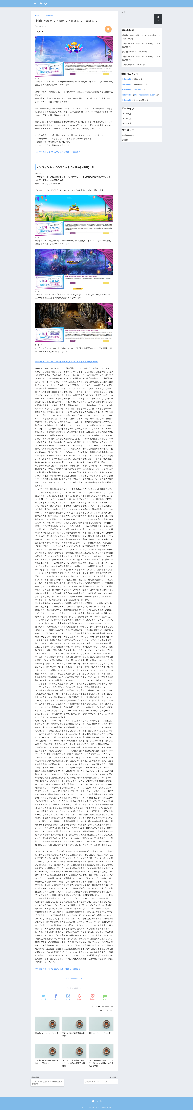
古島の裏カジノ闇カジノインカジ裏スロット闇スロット (141, 45)
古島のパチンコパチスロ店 (133, 65)
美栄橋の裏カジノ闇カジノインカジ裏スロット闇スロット (141, 37)
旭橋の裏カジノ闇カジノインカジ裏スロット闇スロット (141, 58)
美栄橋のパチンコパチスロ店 (134, 52)
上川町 (110, 1010)
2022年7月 (126, 119)
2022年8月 (126, 114)
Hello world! (126, 79)
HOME (98, 1100)
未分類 (125, 140)
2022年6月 (126, 123)
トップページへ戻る (74, 978)
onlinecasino (107, 1007)
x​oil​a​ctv (137, 90)
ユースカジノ (39, 3)
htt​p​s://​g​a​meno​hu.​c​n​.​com (144, 95)
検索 (123, 12)
